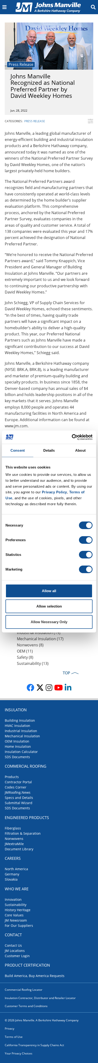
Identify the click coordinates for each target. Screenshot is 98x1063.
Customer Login (17, 956)
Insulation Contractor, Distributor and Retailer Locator (40, 998)
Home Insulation (18, 746)
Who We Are (17, 889)
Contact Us (13, 945)
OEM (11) (25, 651)
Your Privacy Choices (18, 1053)
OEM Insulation (17, 741)
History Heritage (17, 910)
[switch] (86, 540)
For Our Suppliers (19, 925)
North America (16, 869)
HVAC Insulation (17, 725)
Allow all (49, 591)
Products (12, 777)
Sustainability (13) (33, 663)
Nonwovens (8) (30, 645)
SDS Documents (17, 757)
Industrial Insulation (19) (38, 632)
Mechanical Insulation (22, 736)
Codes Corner (15, 787)
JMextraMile (14, 844)
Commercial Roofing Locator (23, 990)
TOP (66, 673)
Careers (13, 858)
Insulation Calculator (21, 751)
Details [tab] (49, 450)
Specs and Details (19, 797)
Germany (12, 874)
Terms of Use (14, 1037)
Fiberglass (13, 828)
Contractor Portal (18, 782)
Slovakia (11, 879)
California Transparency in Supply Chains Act (34, 1045)
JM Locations (15, 950)
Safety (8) (25, 657)
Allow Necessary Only (49, 622)
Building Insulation (20, 720)
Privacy (9, 1029)
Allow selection (49, 606)
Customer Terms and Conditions (26, 1006)
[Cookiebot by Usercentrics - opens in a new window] (72, 437)
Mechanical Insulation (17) (40, 638)
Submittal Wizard (18, 803)
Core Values (14, 915)
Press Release (21, 64)
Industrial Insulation (21, 731)
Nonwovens (14, 838)
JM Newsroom (16, 920)
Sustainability (15, 904)
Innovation (13, 899)
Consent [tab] (17, 450)
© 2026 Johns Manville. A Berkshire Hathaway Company (41, 1020)
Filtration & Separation (23, 833)
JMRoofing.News (17, 792)
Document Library (19, 849)
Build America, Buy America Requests (34, 975)
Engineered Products (27, 817)
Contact (13, 934)
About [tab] (80, 450)
